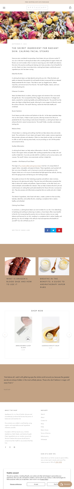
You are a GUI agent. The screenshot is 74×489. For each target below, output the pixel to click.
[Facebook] (5, 447)
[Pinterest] (14, 447)
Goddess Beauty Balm (50, 345)
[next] (69, 335)
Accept (36, 484)
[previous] (5, 335)
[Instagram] (10, 447)
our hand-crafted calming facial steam (30, 166)
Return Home (44, 430)
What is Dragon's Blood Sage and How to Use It (19, 281)
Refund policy (45, 436)
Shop (42, 424)
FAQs (42, 427)
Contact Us (44, 420)
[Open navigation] (4, 8)
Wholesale (44, 439)
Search (43, 414)
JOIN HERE (59, 462)
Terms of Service (45, 433)
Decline (56, 484)
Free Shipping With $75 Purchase (37, 2)
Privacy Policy (44, 479)
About (42, 417)
